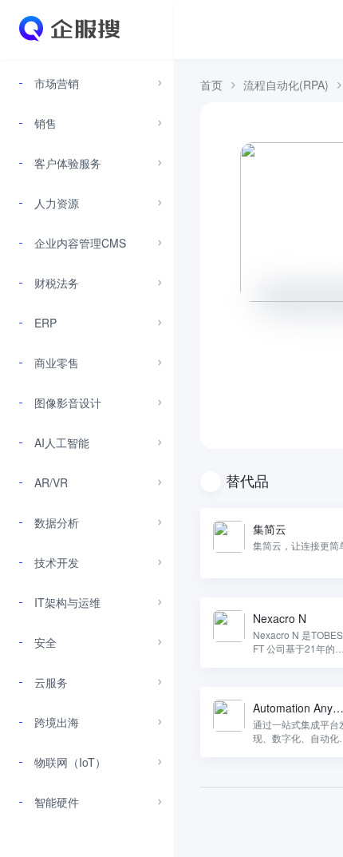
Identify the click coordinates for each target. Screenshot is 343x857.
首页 (211, 85)
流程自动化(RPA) (286, 85)
